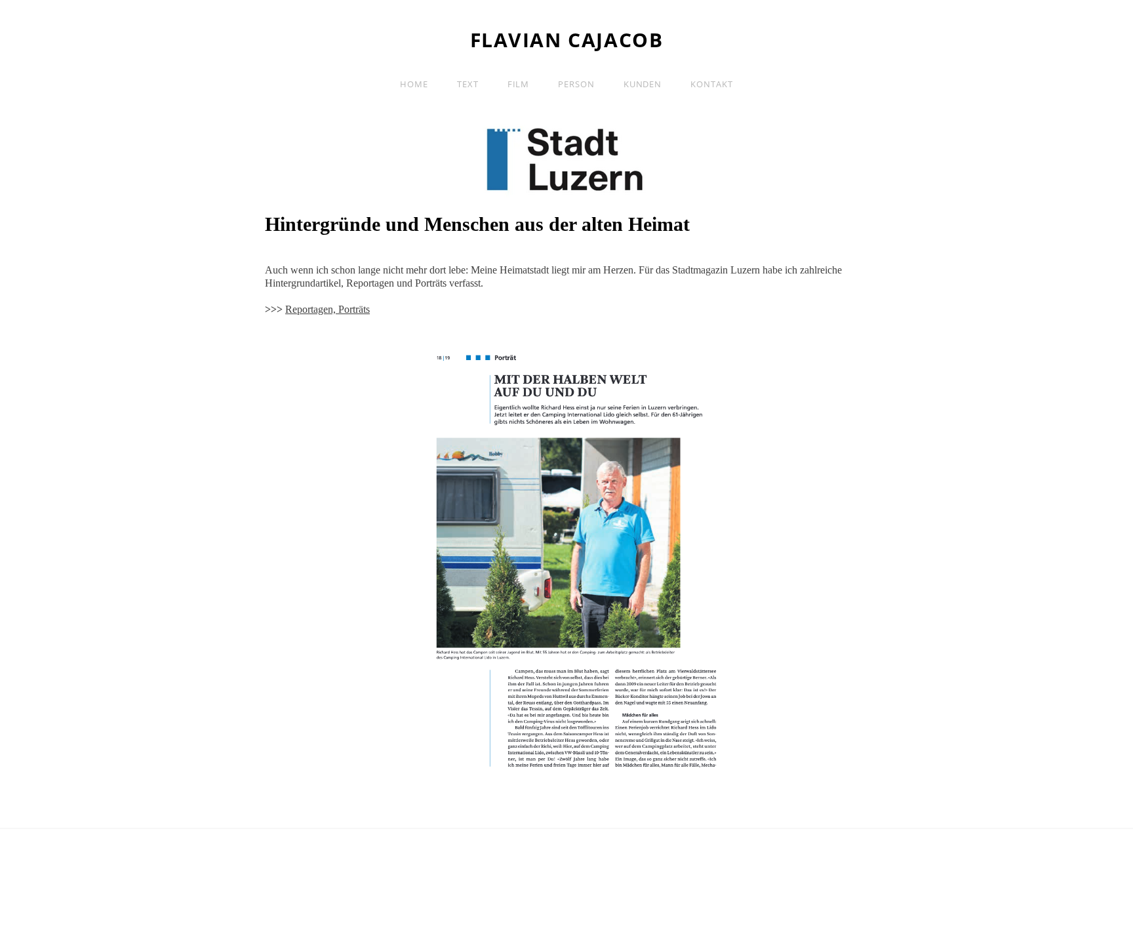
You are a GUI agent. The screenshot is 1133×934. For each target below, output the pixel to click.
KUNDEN (643, 84)
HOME (414, 84)
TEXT (468, 84)
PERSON (576, 84)
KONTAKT (711, 84)
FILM (518, 84)
